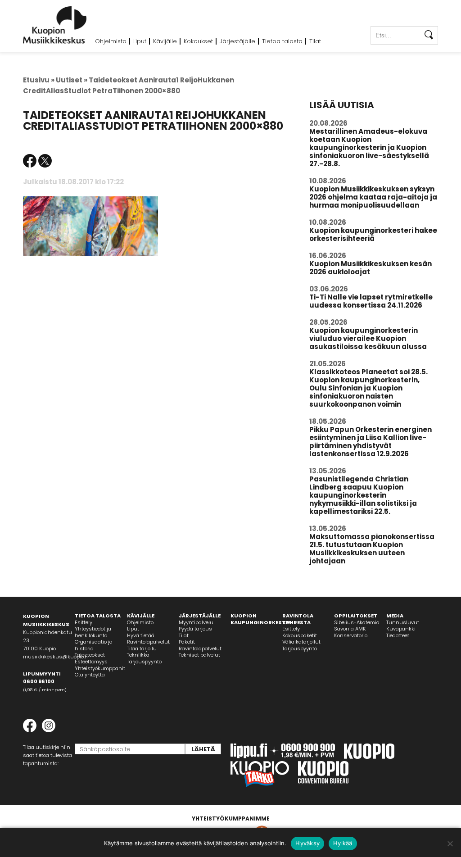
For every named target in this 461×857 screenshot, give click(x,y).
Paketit (187, 641)
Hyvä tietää (140, 635)
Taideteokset (90, 654)
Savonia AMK (350, 628)
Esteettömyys (91, 661)
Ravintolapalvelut (148, 641)
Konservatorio (350, 635)
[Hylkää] (449, 843)
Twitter (45, 161)
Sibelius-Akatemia (357, 622)
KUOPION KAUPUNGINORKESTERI (262, 619)
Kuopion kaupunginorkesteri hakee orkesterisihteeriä (373, 234)
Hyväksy (307, 843)
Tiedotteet (397, 635)
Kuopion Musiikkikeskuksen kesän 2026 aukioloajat (370, 268)
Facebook (29, 161)
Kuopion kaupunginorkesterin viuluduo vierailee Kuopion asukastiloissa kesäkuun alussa (368, 338)
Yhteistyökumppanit (100, 668)
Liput (139, 41)
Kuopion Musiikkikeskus (55, 25)
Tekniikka (138, 654)
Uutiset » (71, 80)
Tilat (315, 41)
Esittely (83, 622)
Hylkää (343, 843)
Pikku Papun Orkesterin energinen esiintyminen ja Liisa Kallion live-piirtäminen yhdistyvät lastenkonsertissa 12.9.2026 (370, 441)
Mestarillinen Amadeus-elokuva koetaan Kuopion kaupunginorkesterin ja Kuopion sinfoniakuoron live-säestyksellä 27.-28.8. (369, 147)
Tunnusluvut (402, 622)
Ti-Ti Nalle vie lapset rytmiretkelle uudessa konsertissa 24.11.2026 (371, 301)
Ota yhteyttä (90, 674)
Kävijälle (165, 41)
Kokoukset (198, 41)
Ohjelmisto (111, 41)
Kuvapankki (401, 628)
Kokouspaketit (299, 635)
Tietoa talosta (282, 41)
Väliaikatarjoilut (301, 641)
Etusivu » (38, 80)
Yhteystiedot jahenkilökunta (93, 632)
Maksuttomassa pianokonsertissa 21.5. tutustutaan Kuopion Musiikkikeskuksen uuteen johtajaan (371, 549)
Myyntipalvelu (196, 622)
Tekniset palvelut (199, 654)
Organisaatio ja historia (94, 645)
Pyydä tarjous (195, 628)
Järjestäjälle (237, 41)
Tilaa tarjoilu (142, 648)
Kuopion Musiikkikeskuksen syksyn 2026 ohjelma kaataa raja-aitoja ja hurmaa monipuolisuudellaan (373, 197)
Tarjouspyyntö (144, 661)
